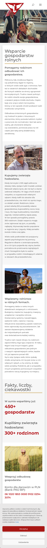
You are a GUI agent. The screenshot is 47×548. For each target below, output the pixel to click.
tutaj (17, 522)
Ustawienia (23, 542)
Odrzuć (23, 535)
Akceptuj (23, 529)
